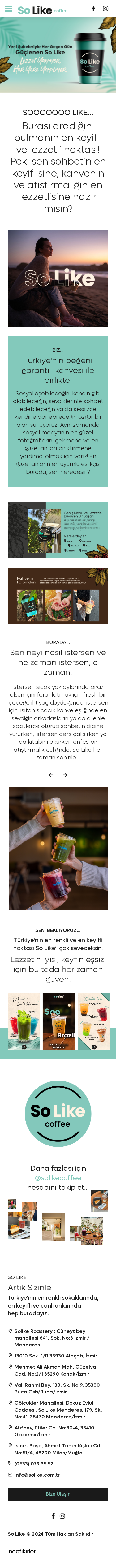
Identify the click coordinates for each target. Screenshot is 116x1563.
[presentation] (51, 775)
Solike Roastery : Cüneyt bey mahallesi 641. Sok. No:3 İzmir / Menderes (52, 1338)
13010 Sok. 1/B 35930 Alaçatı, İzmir (56, 1356)
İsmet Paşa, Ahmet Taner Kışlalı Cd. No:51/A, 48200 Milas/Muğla (58, 1449)
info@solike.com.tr (37, 1475)
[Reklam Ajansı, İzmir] (22, 1550)
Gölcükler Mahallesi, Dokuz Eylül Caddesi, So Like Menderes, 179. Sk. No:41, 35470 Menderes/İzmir (58, 1410)
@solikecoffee (58, 1178)
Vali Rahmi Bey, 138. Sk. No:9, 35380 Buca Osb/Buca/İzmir (57, 1388)
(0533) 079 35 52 (34, 1464)
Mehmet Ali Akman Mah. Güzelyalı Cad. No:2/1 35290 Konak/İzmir (57, 1370)
